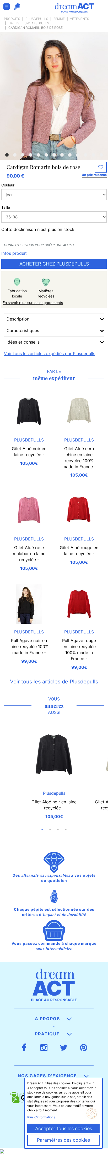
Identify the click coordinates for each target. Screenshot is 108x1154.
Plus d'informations (41, 1117)
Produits (12, 19)
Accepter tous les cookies (63, 1128)
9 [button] (69, 155)
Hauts (13, 23)
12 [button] (93, 155)
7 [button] (54, 155)
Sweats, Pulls (37, 23)
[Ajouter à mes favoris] (101, 167)
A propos (48, 1018)
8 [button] (61, 155)
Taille (5, 207)
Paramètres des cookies (63, 1140)
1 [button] (6, 155)
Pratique (48, 1033)
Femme (59, 19)
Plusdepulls (36, 19)
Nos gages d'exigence (48, 1075)
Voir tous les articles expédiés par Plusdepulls (49, 353)
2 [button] (14, 155)
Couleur (7, 185)
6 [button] (46, 155)
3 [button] (22, 155)
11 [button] (85, 155)
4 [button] (30, 155)
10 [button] (77, 155)
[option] (54, 113)
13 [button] (101, 155)
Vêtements (79, 19)
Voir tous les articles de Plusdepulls (54, 681)
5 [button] (38, 155)
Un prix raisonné (94, 175)
